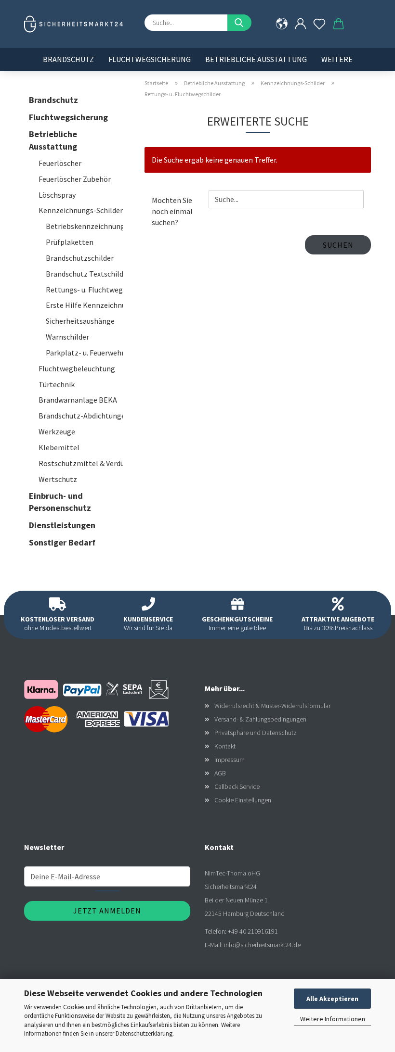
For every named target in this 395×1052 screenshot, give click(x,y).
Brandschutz (68, 59)
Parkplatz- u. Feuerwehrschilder (84, 352)
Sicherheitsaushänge (80, 321)
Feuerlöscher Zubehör (75, 179)
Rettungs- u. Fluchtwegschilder (84, 289)
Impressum (229, 759)
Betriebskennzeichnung (84, 226)
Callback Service (237, 786)
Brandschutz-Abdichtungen (81, 415)
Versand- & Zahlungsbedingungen (260, 719)
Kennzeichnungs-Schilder (81, 210)
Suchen (338, 245)
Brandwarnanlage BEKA (78, 400)
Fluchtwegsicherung (149, 59)
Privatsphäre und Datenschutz (255, 732)
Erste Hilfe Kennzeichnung (84, 305)
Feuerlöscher (60, 163)
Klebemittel (59, 447)
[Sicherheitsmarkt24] (77, 24)
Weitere (337, 59)
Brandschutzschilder (80, 258)
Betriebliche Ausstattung (256, 59)
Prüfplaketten (69, 242)
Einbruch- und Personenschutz (60, 502)
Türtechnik (57, 384)
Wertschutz (58, 479)
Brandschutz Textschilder (84, 274)
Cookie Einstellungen (242, 800)
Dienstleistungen (62, 525)
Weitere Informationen (332, 1018)
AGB (220, 773)
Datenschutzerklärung (144, 1033)
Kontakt (225, 746)
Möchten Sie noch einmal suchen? (172, 211)
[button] (300, 24)
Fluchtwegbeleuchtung (77, 368)
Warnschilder (67, 337)
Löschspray (57, 195)
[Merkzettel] (319, 24)
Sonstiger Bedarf (62, 542)
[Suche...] (239, 22)
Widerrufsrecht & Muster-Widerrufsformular (272, 705)
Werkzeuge (57, 431)
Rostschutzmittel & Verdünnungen (81, 463)
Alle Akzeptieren (332, 998)
